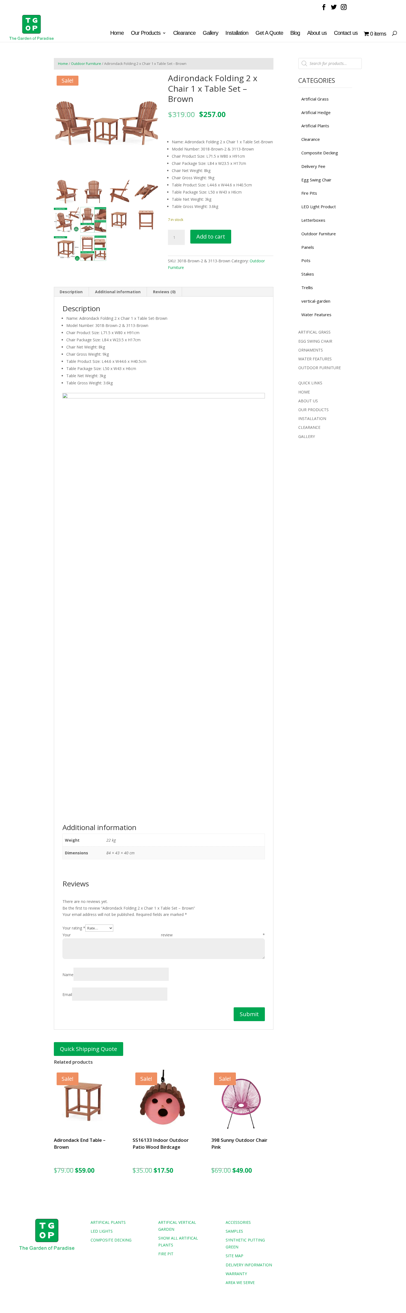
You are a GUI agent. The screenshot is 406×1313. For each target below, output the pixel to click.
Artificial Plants (315, 125)
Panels (307, 247)
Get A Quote (269, 33)
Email (67, 994)
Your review (163, 934)
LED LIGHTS (102, 1231)
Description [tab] (71, 291)
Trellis (307, 287)
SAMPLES (234, 1231)
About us (317, 33)
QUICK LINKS (310, 382)
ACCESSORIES (238, 1222)
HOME (304, 392)
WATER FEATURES (315, 358)
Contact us (346, 33)
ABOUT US (308, 400)
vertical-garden (315, 301)
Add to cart (210, 236)
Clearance (184, 33)
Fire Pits (309, 193)
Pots (305, 260)
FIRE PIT (165, 1253)
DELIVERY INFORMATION (249, 1264)
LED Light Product (318, 206)
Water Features (316, 314)
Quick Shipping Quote (88, 1049)
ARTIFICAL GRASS (314, 332)
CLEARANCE (309, 427)
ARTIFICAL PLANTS (108, 1222)
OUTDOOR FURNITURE (319, 367)
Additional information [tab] (118, 291)
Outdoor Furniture (86, 63)
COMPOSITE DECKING (111, 1240)
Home (117, 33)
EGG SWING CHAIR (315, 341)
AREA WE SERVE (240, 1282)
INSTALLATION (312, 418)
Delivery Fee (313, 166)
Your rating (73, 928)
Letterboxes (313, 220)
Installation (236, 33)
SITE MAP (234, 1255)
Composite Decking (319, 152)
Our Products (145, 33)
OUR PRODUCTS (313, 409)
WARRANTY (236, 1273)
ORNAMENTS (310, 350)
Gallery (210, 33)
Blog (295, 33)
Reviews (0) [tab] (164, 291)
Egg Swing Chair (316, 180)
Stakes (307, 274)
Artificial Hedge (316, 112)
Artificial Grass (315, 99)
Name (67, 974)
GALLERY (306, 436)
